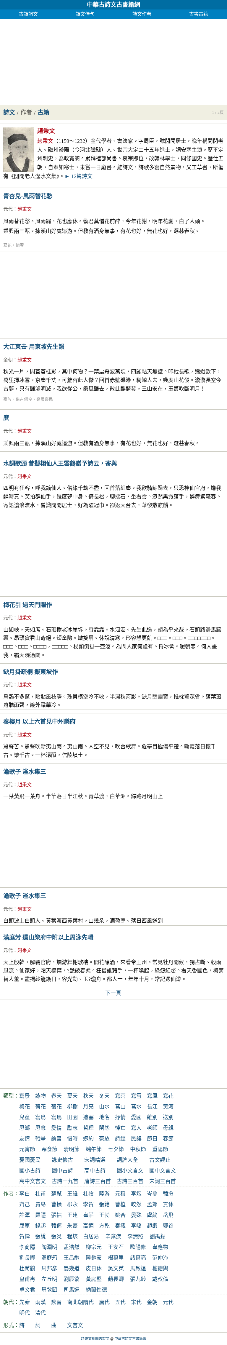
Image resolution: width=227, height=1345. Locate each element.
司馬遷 (72, 1290)
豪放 (7, 399)
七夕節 (116, 1149)
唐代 (104, 1302)
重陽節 (160, 1149)
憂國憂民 (44, 399)
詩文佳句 (85, 14)
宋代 (136, 1302)
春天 (56, 1096)
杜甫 (40, 1194)
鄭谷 (168, 1226)
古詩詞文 (28, 14)
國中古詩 (62, 1171)
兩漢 (40, 1302)
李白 (24, 1194)
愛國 (136, 1117)
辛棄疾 (113, 1236)
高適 (88, 1226)
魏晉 (56, 1302)
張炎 (56, 1236)
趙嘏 (152, 1226)
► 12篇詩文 (78, 176)
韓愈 (168, 1194)
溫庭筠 (49, 1258)
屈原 (24, 1226)
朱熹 (72, 1226)
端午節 (94, 1149)
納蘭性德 (96, 1290)
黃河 (168, 1107)
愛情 (56, 1128)
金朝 (8, 359)
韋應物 (160, 1247)
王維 (72, 1194)
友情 (24, 1139)
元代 (8, 209)
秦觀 (120, 1226)
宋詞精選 (95, 1160)
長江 (152, 1107)
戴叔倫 (160, 1279)
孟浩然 (72, 1247)
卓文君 (27, 1290)
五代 (120, 1302)
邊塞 (88, 1117)
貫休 (168, 1204)
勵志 (72, 1128)
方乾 (104, 1226)
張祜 (56, 1215)
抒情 (120, 1117)
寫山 (120, 1107)
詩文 (9, 112)
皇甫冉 (27, 1279)
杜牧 (88, 1194)
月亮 (88, 1107)
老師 (152, 1128)
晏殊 (136, 1215)
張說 (40, 1236)
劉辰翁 (72, 1279)
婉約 (88, 1139)
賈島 (40, 1204)
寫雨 (120, 1096)
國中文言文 (162, 1171)
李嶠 (136, 1226)
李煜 (136, 1194)
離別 (152, 1117)
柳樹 (72, 1107)
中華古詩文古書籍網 (113, 4)
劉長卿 (27, 1258)
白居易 (91, 1236)
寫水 (136, 1107)
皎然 (136, 1204)
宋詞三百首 (162, 1181)
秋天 (88, 1096)
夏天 (72, 1096)
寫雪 (136, 1096)
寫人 (136, 1128)
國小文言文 (130, 1171)
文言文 (75, 1325)
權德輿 (160, 1268)
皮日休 (94, 1268)
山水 (104, 1107)
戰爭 (40, 1139)
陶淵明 (49, 1247)
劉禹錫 (158, 1236)
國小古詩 (29, 1171)
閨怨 (104, 1128)
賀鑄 (24, 1236)
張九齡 (138, 1279)
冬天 (104, 1096)
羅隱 (40, 1215)
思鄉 (24, 1128)
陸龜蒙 (94, 1258)
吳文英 (116, 1268)
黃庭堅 (94, 1279)
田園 (72, 1117)
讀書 (56, 1139)
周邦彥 (49, 1268)
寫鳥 (40, 1117)
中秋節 (138, 1149)
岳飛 (168, 1215)
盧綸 (152, 1215)
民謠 (136, 1139)
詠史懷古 (62, 1160)
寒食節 (49, 1149)
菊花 (56, 1107)
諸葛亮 (138, 1258)
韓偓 (56, 1226)
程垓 (72, 1236)
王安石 (116, 1247)
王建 (72, 1215)
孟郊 (152, 1204)
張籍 (104, 1204)
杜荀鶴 (27, 1268)
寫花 (7, 245)
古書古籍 (198, 14)
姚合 (120, 1215)
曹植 (120, 1204)
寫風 (152, 1096)
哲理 (88, 1128)
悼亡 (120, 1128)
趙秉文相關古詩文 (95, 1339)
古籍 (43, 112)
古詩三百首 (130, 1181)
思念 (40, 1128)
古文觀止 (160, 1160)
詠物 (40, 1096)
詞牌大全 (127, 1160)
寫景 (24, 1096)
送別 (168, 1117)
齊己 (24, 1204)
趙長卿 (116, 1279)
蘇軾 (56, 1194)
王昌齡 (72, 1258)
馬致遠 (138, 1268)
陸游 (104, 1194)
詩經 (120, 1139)
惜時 (72, 1139)
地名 (104, 1117)
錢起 (40, 1226)
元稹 (120, 1194)
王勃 (104, 1215)
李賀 (88, 1204)
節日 (152, 1139)
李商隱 (27, 1247)
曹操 (56, 1204)
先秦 (24, 1302)
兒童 (24, 1117)
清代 (40, 1313)
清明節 (72, 1149)
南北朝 (75, 1302)
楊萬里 (116, 1258)
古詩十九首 (65, 1181)
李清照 (135, 1236)
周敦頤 (49, 1290)
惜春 (20, 245)
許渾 (24, 1215)
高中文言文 (32, 1181)
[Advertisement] (113, 60)
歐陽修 (138, 1247)
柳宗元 (94, 1247)
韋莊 (88, 1215)
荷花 (40, 1107)
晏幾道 (72, 1268)
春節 (168, 1139)
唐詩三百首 (97, 1181)
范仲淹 (160, 1258)
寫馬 (56, 1117)
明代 (24, 1313)
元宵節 (27, 1149)
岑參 (152, 1194)
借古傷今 (24, 399)
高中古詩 (95, 1171)
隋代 (88, 1302)
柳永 (72, 1204)
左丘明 (49, 1279)
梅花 (24, 1107)
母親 (168, 1128)
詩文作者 (141, 14)
